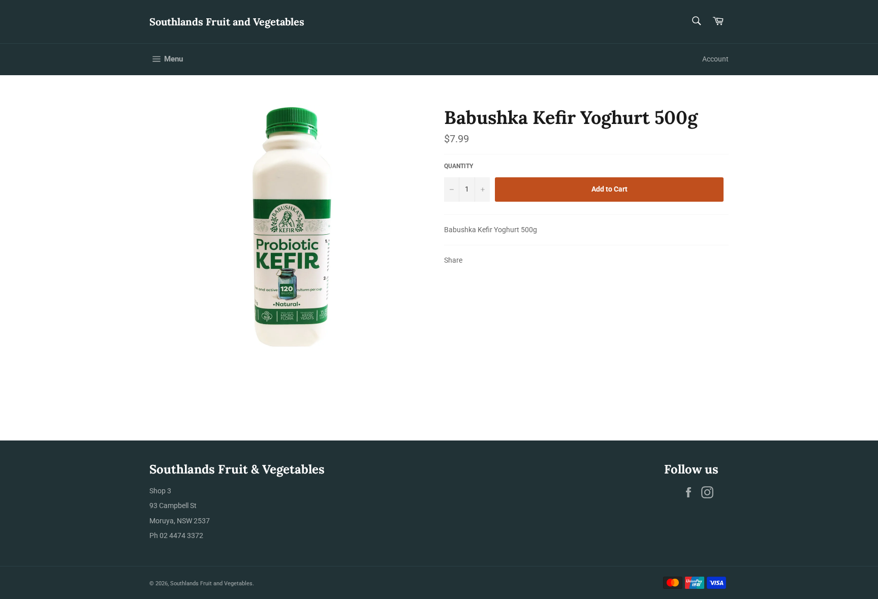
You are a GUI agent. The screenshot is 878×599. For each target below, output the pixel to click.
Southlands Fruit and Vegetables (226, 21)
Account (715, 59)
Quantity (458, 166)
